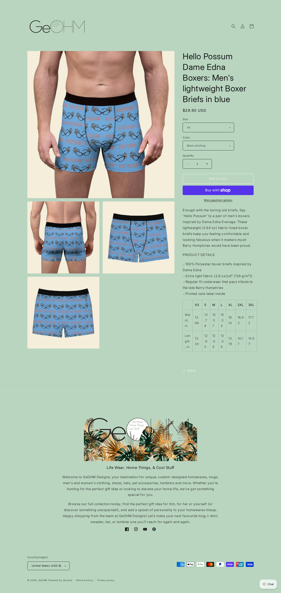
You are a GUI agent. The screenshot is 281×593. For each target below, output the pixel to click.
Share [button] (191, 370)
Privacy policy (105, 580)
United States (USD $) (46, 565)
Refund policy (84, 580)
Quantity (188, 155)
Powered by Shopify (60, 580)
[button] (233, 26)
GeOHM (42, 580)
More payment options (218, 200)
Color (186, 137)
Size (185, 119)
